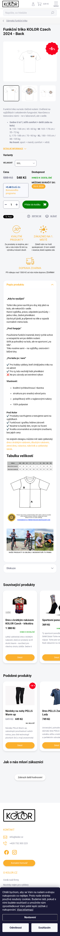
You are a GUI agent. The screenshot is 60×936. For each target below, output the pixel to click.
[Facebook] (6, 851)
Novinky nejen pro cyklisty (16, 885)
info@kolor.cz (16, 837)
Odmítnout (16, 927)
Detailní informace (13, 149)
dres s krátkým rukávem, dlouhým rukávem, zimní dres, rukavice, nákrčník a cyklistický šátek (28, 445)
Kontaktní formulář (19, 863)
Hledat (53, 13)
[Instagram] (14, 851)
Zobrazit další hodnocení (30, 777)
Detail (19, 657)
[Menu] (56, 4)
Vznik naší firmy (11, 880)
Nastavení (30, 917)
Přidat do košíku (32, 204)
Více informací (25, 909)
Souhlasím (44, 927)
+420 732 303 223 (19, 843)
